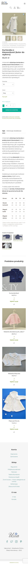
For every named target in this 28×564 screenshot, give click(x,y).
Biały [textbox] (4, 93)
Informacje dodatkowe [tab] (13, 131)
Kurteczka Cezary (17, 240)
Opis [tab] (3, 131)
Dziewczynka (13, 44)
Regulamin (14, 467)
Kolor (3, 90)
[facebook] (7, 541)
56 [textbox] (3, 84)
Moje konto (14, 454)
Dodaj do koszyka (12, 110)
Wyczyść (4, 96)
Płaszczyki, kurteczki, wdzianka (11, 118)
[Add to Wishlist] (3, 106)
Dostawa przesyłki (14, 477)
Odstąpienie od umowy (14, 562)
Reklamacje (14, 484)
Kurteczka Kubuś (6, 249)
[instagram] (16, 541)
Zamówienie (14, 456)
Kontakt (14, 499)
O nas (14, 497)
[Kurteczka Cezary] (18, 237)
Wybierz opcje (14, 301)
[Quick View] (14, 300)
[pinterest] (21, 541)
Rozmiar (4, 81)
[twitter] (12, 541)
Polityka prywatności (14, 469)
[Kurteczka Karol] (7, 237)
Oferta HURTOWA (14, 486)
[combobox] (8, 84)
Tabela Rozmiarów (14, 474)
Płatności (14, 472)
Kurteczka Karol (6, 240)
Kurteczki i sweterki (13, 117)
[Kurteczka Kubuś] (7, 245)
